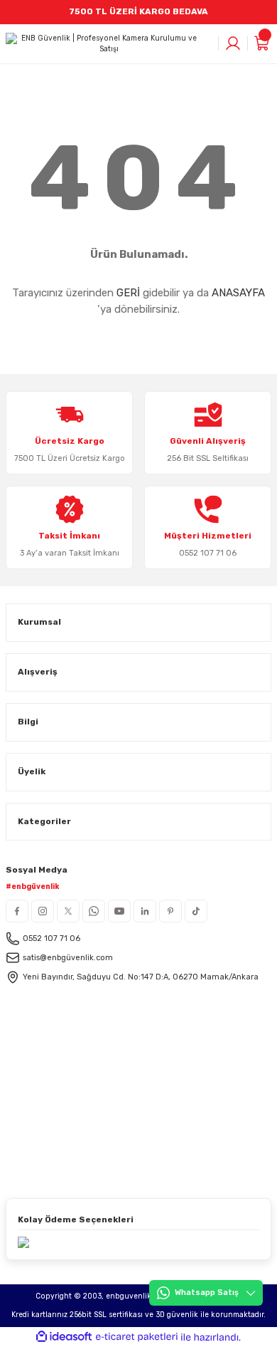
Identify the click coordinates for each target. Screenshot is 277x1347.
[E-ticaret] (136, 1337)
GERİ (128, 292)
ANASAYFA (238, 292)
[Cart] (262, 43)
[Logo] (103, 44)
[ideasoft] (64, 1337)
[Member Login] (232, 43)
